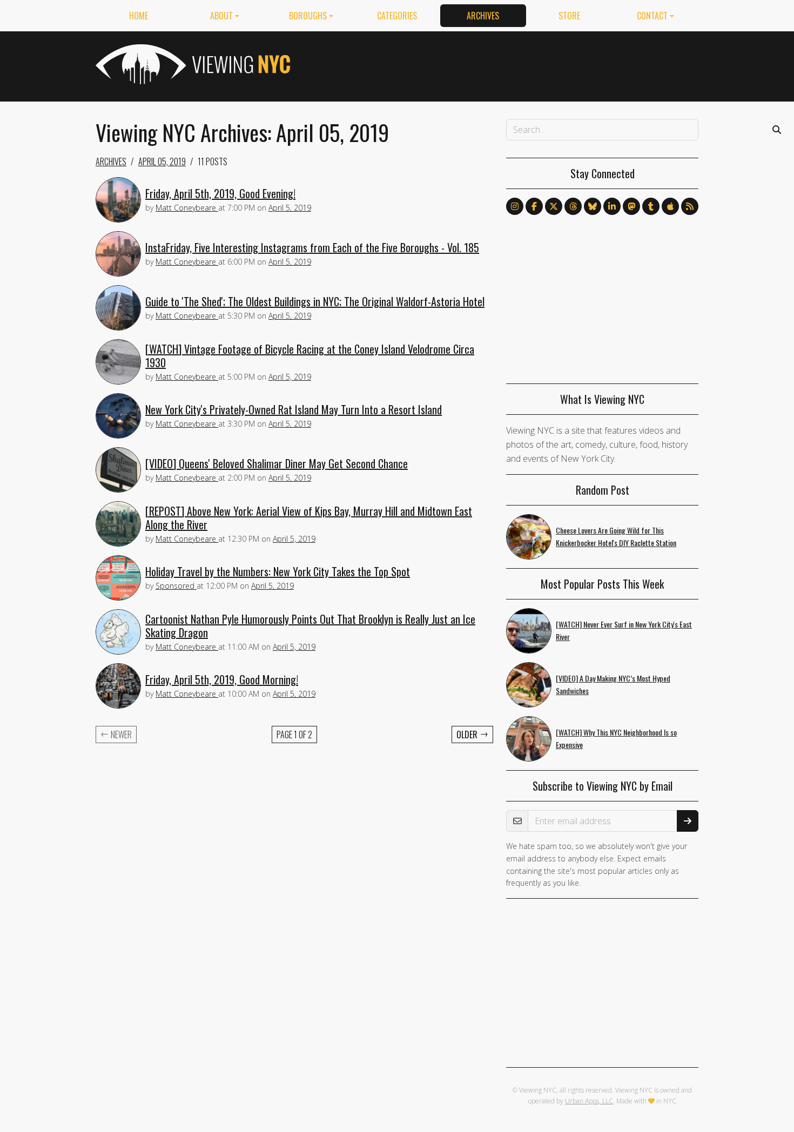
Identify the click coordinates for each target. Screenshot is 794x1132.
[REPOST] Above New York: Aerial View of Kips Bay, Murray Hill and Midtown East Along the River (308, 518)
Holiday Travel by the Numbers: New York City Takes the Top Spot (277, 571)
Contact (652, 15)
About (221, 15)
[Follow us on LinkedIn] (612, 206)
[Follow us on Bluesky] (592, 206)
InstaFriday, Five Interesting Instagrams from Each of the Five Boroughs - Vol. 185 (312, 247)
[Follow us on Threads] (573, 206)
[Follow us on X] (553, 206)
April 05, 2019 (162, 161)
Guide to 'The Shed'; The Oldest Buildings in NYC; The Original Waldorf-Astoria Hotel (315, 301)
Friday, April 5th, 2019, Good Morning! (221, 679)
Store (569, 15)
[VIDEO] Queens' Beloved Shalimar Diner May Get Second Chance (276, 463)
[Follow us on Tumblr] (651, 206)
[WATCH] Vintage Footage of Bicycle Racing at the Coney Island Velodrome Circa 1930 (309, 355)
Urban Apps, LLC (589, 1101)
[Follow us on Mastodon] (631, 206)
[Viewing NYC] (192, 64)
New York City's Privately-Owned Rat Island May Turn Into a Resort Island (293, 409)
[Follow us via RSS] (689, 206)
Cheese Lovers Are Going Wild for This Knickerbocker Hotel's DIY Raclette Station (616, 536)
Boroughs (308, 15)
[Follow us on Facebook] (534, 206)
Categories (397, 15)
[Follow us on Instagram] (514, 206)
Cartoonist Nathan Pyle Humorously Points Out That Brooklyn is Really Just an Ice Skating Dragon (310, 626)
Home (138, 15)
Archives (483, 15)
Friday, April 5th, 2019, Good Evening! (220, 193)
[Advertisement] (501, 64)
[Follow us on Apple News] (670, 206)
